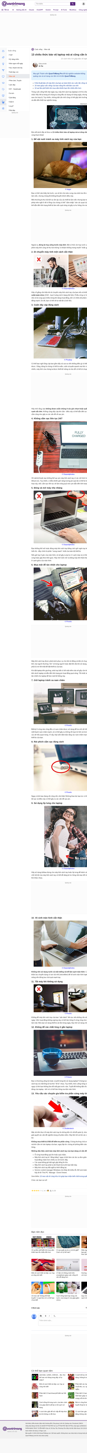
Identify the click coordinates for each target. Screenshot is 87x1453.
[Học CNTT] (3, 83)
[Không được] (32, 1191)
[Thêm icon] (41, 1316)
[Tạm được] (34, 1191)
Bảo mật (42, 1423)
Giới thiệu (28, 1423)
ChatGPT (40, 10)
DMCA (81, 1423)
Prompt (55, 10)
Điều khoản (35, 1423)
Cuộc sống (38, 49)
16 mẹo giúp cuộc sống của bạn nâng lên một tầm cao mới (57, 86)
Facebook (75, 1423)
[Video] (3, 95)
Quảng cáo (68, 1423)
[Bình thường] (36, 1191)
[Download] (3, 89)
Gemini (48, 10)
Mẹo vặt (47, 49)
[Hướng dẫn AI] (3, 64)
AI (13, 10)
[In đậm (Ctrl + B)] (45, 1316)
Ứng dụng (56, 1423)
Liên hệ (62, 1423)
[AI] (3, 51)
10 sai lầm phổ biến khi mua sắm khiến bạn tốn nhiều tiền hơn (58, 88)
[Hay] (38, 1191)
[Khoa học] (3, 108)
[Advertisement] (15, 127)
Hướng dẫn (48, 1423)
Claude (31, 10)
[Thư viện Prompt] (3, 57)
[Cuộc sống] (3, 102)
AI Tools (64, 10)
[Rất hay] (40, 1191)
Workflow (72, 10)
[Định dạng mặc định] (54, 1316)
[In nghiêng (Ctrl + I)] (49, 1316)
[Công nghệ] (3, 76)
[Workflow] (3, 70)
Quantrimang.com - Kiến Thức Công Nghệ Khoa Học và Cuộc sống (14, 4)
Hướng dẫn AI (21, 10)
